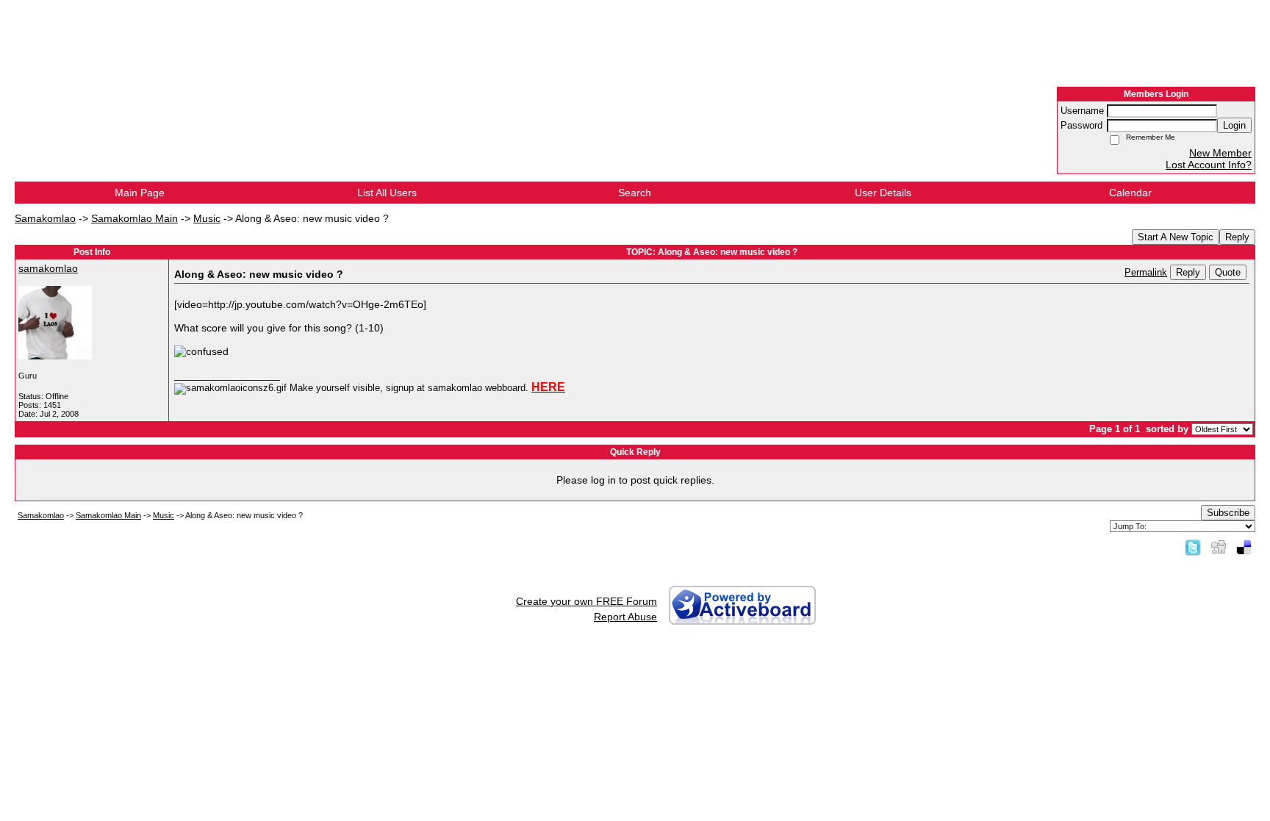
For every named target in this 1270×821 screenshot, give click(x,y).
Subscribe (1228, 512)
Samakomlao (45, 218)
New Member (1220, 153)
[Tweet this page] (1193, 547)
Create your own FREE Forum (586, 601)
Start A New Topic (1175, 237)
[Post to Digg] (1219, 547)
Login (1234, 125)
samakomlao (48, 268)
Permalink (1145, 273)
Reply (1237, 237)
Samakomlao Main (134, 218)
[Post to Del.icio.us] (1244, 547)
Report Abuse (625, 617)
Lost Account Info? (1209, 165)
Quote (1228, 272)
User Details (883, 192)
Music (206, 218)
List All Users (387, 192)
